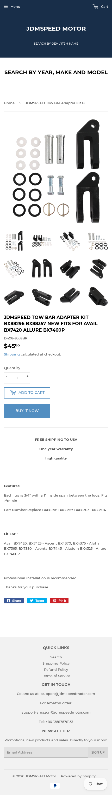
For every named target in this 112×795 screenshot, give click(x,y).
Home (9, 103)
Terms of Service (56, 676)
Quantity (12, 368)
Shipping (12, 354)
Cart (104, 6)
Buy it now (27, 410)
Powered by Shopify (78, 776)
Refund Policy (56, 669)
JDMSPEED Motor (56, 28)
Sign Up (98, 752)
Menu (15, 6)
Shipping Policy (56, 663)
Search (56, 657)
